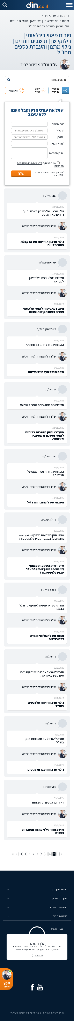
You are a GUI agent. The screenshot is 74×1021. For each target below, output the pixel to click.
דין (67, 15)
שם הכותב (57, 124)
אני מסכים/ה (40, 164)
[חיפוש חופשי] (5, 5)
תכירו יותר (39, 955)
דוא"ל (59, 130)
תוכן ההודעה (56, 153)
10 (21, 853)
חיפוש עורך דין (59, 889)
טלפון (60, 137)
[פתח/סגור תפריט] (69, 5)
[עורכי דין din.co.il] (37, 5)
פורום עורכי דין (54, 15)
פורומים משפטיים (58, 907)
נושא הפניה (57, 143)
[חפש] (8, 79)
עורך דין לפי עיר (58, 898)
